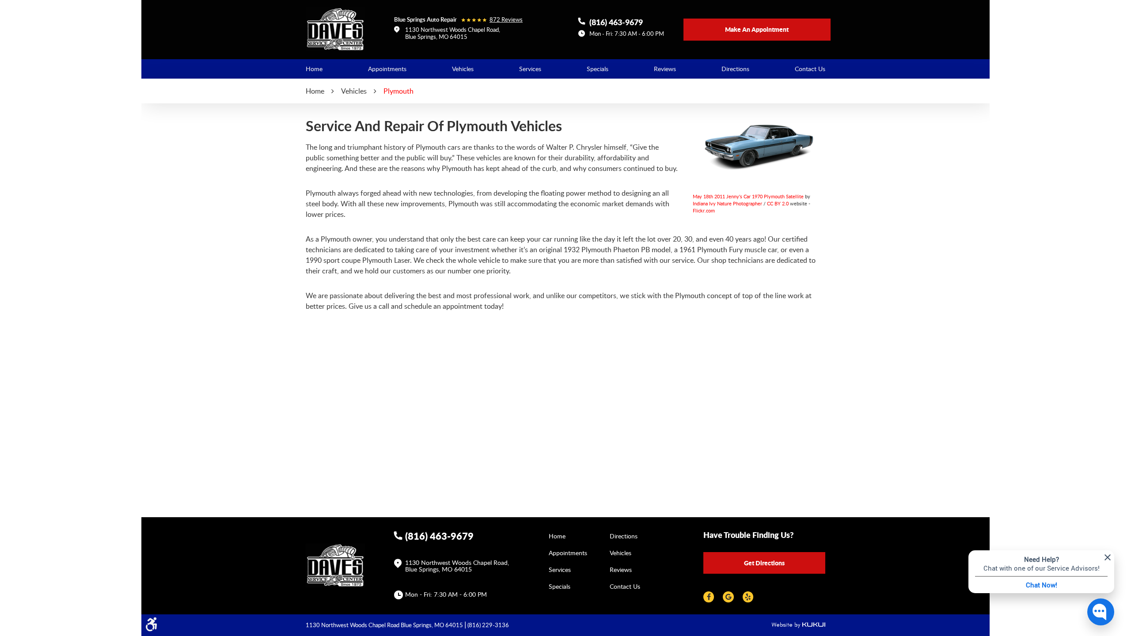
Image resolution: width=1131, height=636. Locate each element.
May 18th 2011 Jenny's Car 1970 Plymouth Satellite (748, 196)
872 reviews (506, 20)
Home (314, 68)
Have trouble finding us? (748, 535)
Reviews (665, 68)
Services (530, 68)
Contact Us (810, 68)
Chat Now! (1041, 584)
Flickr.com (704, 210)
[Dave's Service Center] (335, 29)
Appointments (387, 68)
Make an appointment (757, 29)
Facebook (708, 596)
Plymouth (398, 91)
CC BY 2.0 (778, 203)
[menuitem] (314, 69)
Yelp (748, 596)
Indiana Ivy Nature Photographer (727, 203)
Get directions (764, 562)
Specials (597, 68)
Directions (735, 68)
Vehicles (463, 68)
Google (728, 596)
